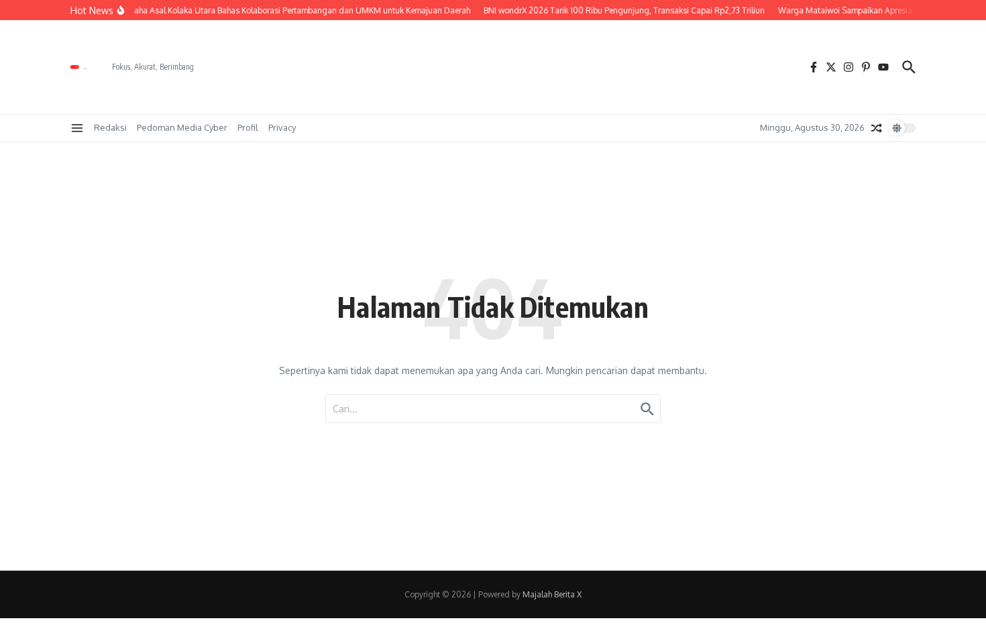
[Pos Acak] (876, 128)
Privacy (282, 127)
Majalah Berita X (552, 594)
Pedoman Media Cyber (182, 127)
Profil (247, 127)
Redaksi (110, 127)
